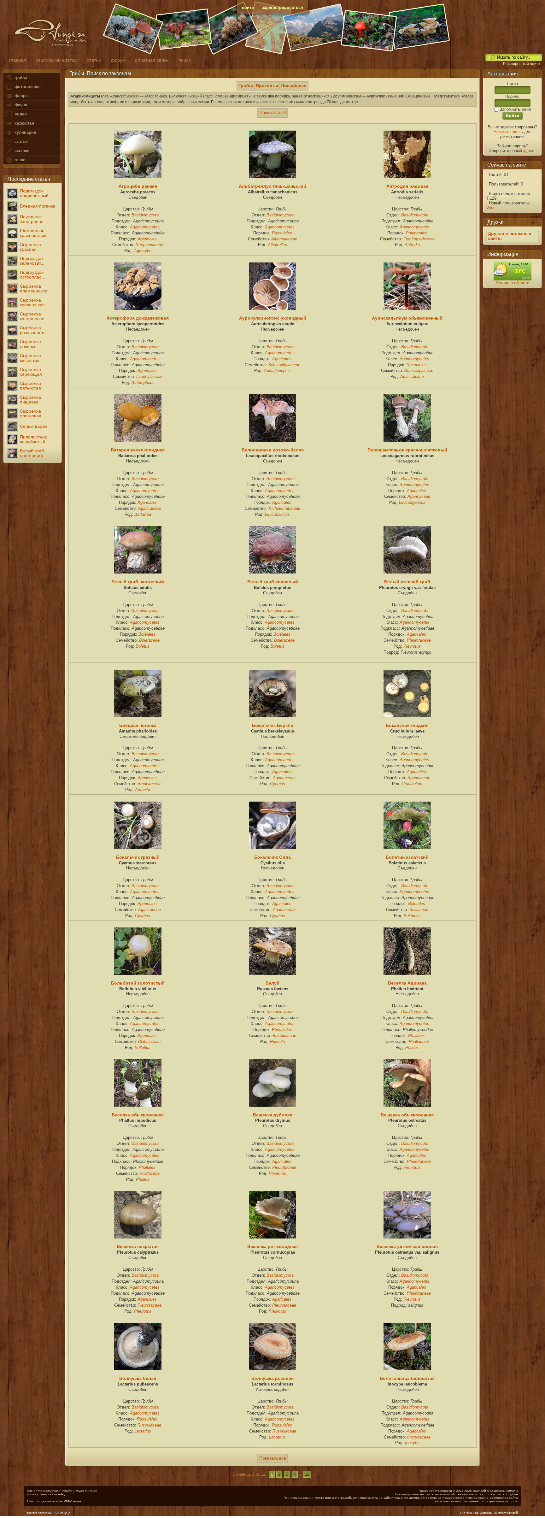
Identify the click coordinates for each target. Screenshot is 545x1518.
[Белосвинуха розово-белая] (272, 440)
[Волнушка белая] (137, 1368)
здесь (528, 150)
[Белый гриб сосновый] (272, 571)
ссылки (21, 150)
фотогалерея (27, 86)
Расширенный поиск (521, 64)
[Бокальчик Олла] (272, 847)
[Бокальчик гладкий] (407, 715)
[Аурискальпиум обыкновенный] (407, 308)
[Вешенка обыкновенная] (407, 1105)
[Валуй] (272, 973)
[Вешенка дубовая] (272, 1105)
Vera (490, 207)
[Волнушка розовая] (272, 1368)
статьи (20, 141)
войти (248, 7)
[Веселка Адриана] (407, 973)
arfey (61, 1494)
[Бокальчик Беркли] (272, 715)
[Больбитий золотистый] (137, 973)
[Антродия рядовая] (407, 176)
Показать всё (272, 112)
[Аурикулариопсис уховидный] (272, 308)
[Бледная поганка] (137, 715)
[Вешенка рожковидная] (272, 1236)
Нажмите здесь (508, 131)
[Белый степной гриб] (407, 571)
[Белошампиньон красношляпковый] (407, 440)
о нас (19, 159)
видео (20, 114)
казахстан (23, 123)
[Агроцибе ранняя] (137, 176)
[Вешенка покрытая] (137, 1236)
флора (20, 95)
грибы (20, 77)
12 (307, 1474)
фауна (20, 105)
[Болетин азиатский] (407, 847)
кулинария (24, 132)
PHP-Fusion (72, 1501)
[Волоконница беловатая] (407, 1368)
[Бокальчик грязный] (137, 847)
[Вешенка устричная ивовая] (407, 1236)
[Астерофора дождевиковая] (137, 308)
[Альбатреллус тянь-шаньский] (272, 176)
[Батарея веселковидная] (137, 440)
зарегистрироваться (282, 7)
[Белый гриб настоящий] (137, 571)
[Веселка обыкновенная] (137, 1105)
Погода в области (512, 282)
